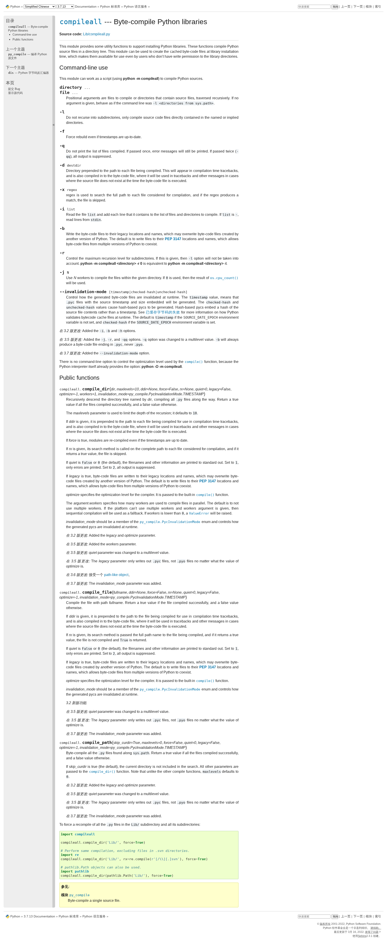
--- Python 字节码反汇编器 (28, 72)
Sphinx (362, 936)
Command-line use (25, 34)
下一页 (358, 6)
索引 (378, 6)
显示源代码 (15, 93)
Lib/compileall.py (96, 34)
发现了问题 (371, 932)
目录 (10, 20)
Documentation (86, 6)
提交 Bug (14, 89)
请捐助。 (375, 927)
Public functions (23, 39)
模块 (369, 6)
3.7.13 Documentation (39, 916)
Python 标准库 (110, 6)
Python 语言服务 (135, 6)
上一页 (345, 6)
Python (15, 6)
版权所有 (325, 923)
